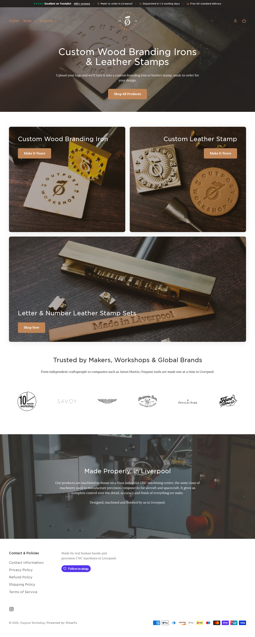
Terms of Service (23, 592)
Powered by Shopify (61, 622)
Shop (27, 21)
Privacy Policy (21, 570)
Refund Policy (20, 577)
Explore (46, 21)
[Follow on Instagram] (11, 609)
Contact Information (26, 563)
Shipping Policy (22, 584)
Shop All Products (127, 94)
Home (14, 21)
